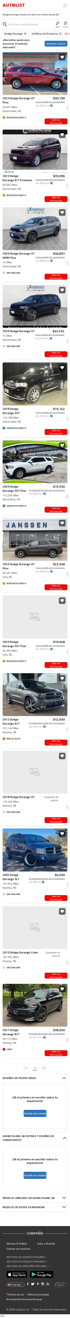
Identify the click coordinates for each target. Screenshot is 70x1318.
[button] (58, 24)
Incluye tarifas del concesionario (50, 102)
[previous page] (26, 1068)
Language (16, 1284)
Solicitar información (55, 121)
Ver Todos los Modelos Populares (27, 1261)
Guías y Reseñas (46, 1243)
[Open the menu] (65, 5)
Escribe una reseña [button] (35, 1113)
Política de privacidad (38, 1294)
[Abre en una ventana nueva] (17, 1274)
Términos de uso (15, 1294)
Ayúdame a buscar (56, 43)
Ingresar (60, 1284)
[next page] (44, 1068)
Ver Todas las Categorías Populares (28, 1266)
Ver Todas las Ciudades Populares (26, 1257)
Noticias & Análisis (17, 1243)
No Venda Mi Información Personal (24, 1299)
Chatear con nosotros (18, 1249)
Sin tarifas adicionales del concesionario (47, 490)
